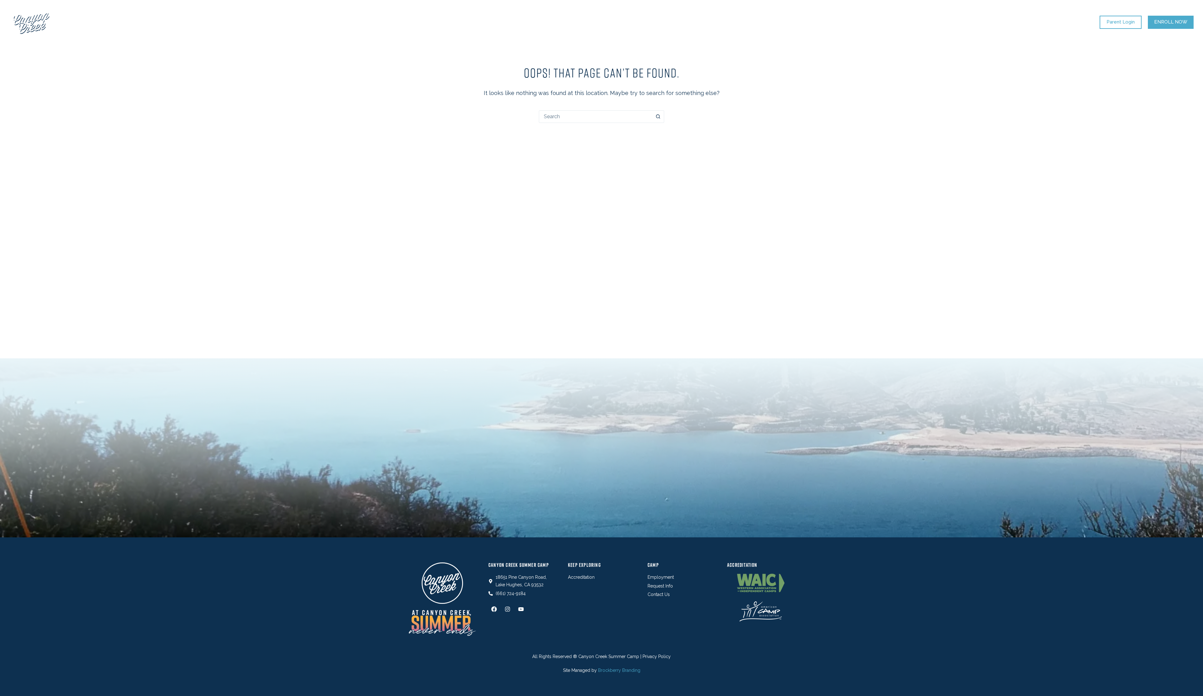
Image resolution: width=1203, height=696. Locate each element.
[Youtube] (521, 609)
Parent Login (1121, 22)
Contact (709, 22)
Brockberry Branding (619, 670)
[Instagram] (507, 609)
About (674, 22)
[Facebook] (494, 609)
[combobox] (595, 116)
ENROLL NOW (1170, 22)
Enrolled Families (625, 22)
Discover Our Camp (559, 22)
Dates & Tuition (503, 22)
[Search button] (658, 117)
